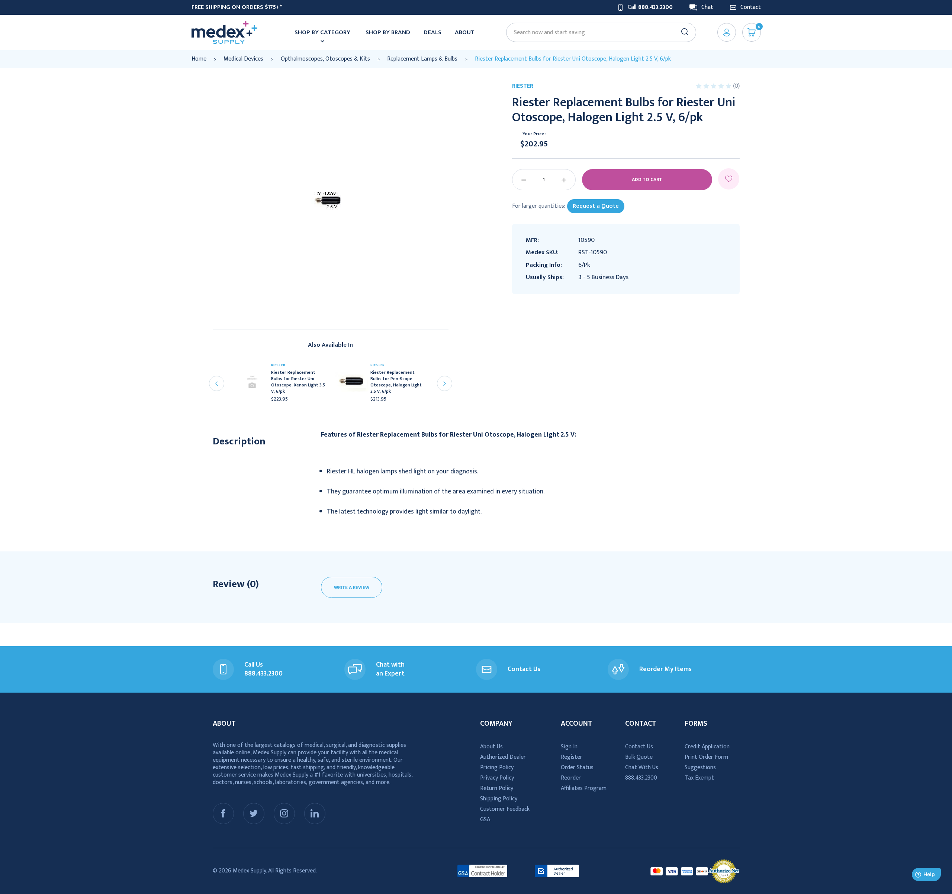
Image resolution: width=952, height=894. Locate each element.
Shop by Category (322, 32)
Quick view (255, 384)
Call (650, 7)
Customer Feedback (505, 809)
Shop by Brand (388, 32)
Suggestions (700, 767)
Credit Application (707, 747)
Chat (707, 7)
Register (571, 757)
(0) (736, 86)
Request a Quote (596, 206)
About (465, 32)
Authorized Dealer (503, 757)
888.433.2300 (641, 778)
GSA (485, 819)
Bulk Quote (639, 757)
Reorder (571, 778)
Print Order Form (706, 757)
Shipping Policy (498, 799)
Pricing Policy (497, 767)
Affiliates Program (584, 788)
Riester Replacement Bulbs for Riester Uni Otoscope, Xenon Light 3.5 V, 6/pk (298, 382)
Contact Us (639, 747)
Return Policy (496, 788)
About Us (491, 747)
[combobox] (597, 32)
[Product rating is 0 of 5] (714, 86)
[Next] (444, 383)
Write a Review (351, 587)
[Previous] (216, 383)
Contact (750, 7)
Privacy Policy (497, 778)
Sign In (569, 747)
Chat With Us (641, 767)
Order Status (577, 767)
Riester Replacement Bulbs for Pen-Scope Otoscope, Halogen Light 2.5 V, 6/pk (396, 382)
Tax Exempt (699, 778)
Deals (432, 32)
